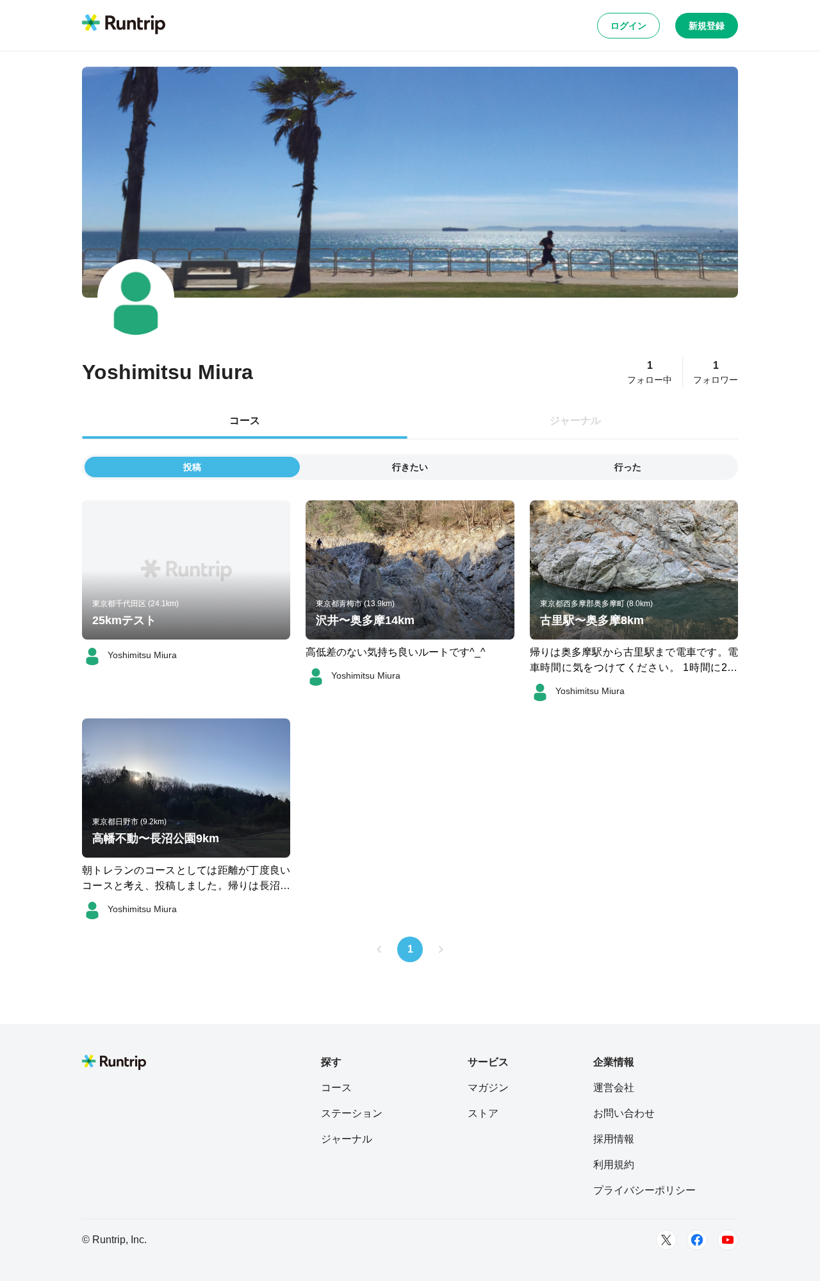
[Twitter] (666, 1240)
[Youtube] (728, 1240)
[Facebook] (697, 1240)
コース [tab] (244, 420)
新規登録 (707, 26)
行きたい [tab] (410, 467)
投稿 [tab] (192, 467)
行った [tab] (627, 467)
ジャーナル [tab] (575, 420)
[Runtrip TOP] (123, 25)
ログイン (628, 26)
